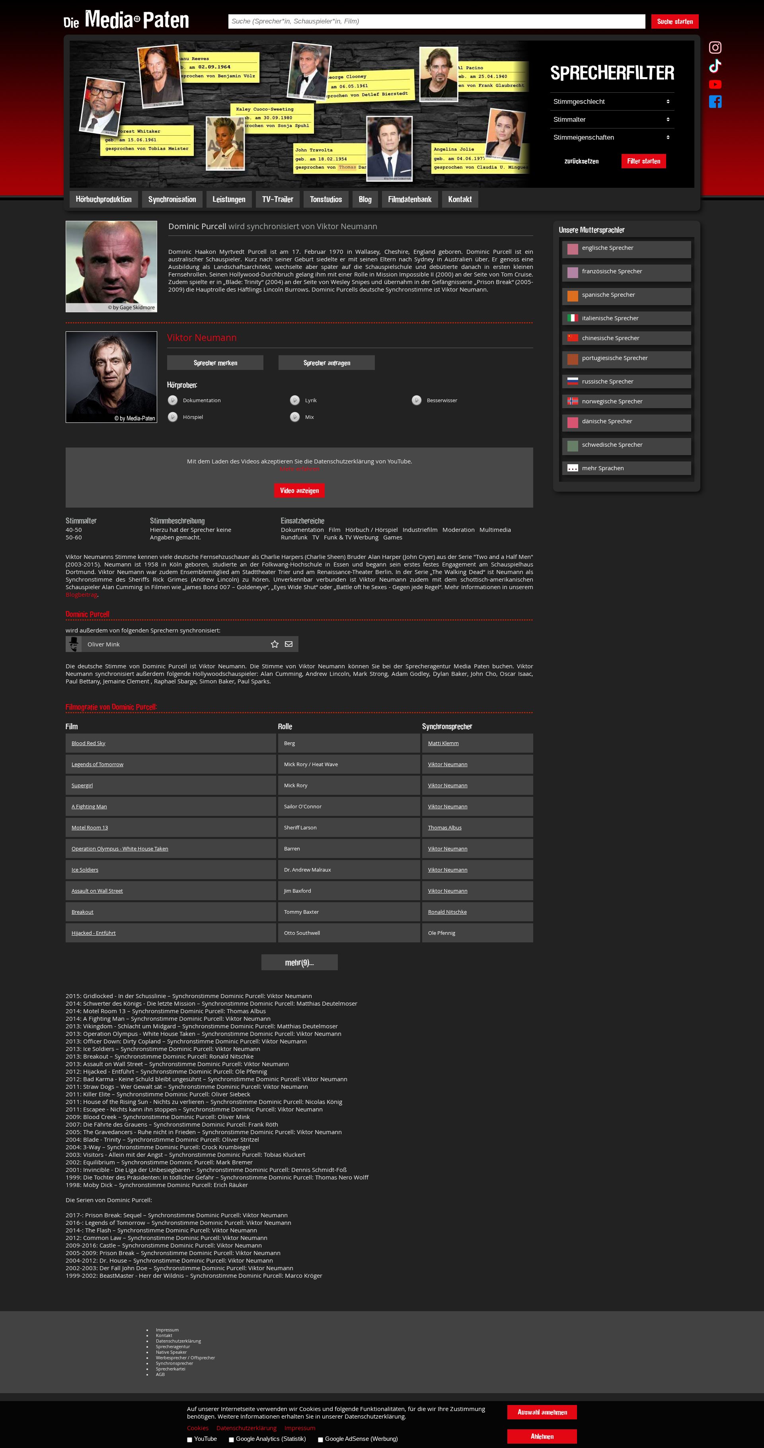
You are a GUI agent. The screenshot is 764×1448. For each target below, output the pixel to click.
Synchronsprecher (174, 1363)
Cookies (198, 1428)
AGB (160, 1374)
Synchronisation (172, 199)
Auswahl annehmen (542, 1412)
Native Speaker (171, 1352)
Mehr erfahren (300, 469)
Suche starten (675, 21)
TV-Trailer (277, 199)
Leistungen (229, 199)
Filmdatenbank (410, 199)
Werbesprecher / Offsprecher (185, 1357)
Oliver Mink (104, 644)
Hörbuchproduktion (104, 199)
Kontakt (460, 199)
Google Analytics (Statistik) (271, 1439)
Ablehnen (542, 1436)
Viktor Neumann (202, 337)
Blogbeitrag (81, 594)
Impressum (167, 1330)
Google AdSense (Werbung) (361, 1439)
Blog (365, 199)
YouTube (205, 1439)
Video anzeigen (299, 490)
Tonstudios (326, 199)
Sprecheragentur (173, 1346)
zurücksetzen (581, 161)
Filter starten (644, 161)
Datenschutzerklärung (178, 1341)
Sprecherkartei (170, 1369)
